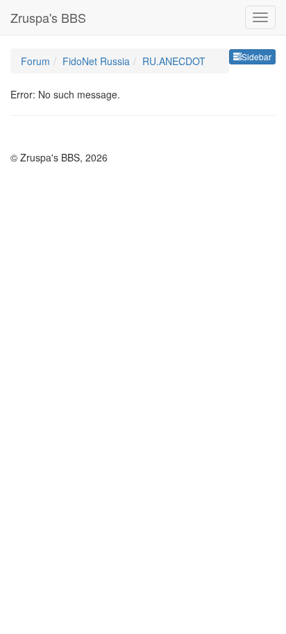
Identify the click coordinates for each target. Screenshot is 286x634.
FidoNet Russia (96, 61)
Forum (35, 61)
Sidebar (256, 56)
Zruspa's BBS (48, 17)
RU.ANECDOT (173, 61)
